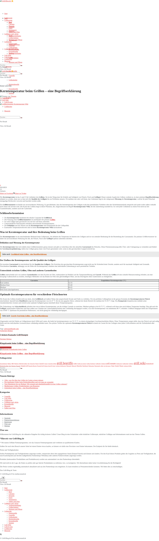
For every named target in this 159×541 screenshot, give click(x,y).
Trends (117, 366)
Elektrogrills (13, 44)
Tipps (112, 366)
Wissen (121, 366)
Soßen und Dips (14, 32)
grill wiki (16, 329)
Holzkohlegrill (149, 363)
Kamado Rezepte (32, 366)
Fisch (10, 28)
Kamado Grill (24, 366)
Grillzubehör (13, 80)
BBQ (13, 363)
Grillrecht (103, 363)
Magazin (7, 111)
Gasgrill (41, 363)
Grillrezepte (8, 18)
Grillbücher (8, 106)
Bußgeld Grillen (23, 363)
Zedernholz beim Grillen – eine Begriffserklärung (21, 388)
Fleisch (37, 363)
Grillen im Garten (81, 363)
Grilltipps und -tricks (11, 34)
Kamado (18, 366)
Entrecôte (32, 363)
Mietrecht (74, 366)
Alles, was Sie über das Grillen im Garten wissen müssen (23, 380)
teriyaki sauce (107, 366)
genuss (46, 363)
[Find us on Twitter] (1, 534)
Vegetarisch (13, 30)
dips (29, 363)
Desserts (11, 26)
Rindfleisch (85, 366)
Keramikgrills (13, 89)
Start (5, 13)
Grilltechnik (125, 363)
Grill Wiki (7, 55)
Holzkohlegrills (14, 84)
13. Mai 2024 (4, 98)
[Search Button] (21, 117)
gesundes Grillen (52, 363)
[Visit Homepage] (6, 1)
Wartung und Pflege (15, 62)
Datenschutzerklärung (11, 420)
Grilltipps (131, 363)
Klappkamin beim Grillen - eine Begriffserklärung (22, 353)
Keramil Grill (40, 366)
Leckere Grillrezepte (61, 366)
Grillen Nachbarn (91, 363)
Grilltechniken (13, 58)
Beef (10, 22)
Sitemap (7, 426)
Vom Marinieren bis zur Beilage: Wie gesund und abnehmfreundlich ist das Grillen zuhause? (35, 384)
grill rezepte (111, 363)
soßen (101, 366)
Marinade (68, 366)
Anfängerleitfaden (15, 53)
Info (10, 366)
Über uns (7, 424)
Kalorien (13, 366)
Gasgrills (12, 75)
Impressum (8, 422)
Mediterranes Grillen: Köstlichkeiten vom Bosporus (21, 386)
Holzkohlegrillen (4, 366)
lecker (53, 366)
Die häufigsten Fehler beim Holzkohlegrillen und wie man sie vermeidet (28, 382)
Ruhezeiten (91, 366)
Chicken (11, 24)
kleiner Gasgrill (48, 366)
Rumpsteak (97, 366)
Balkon (9, 363)
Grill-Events (8, 102)
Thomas (13, 96)
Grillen (52, 220)
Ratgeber (79, 366)
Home (2, 86)
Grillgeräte (8, 67)
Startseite (7, 418)
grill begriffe (8, 329)
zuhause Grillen (128, 366)
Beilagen (16, 363)
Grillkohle (98, 363)
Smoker (11, 93)
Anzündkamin (3, 363)
